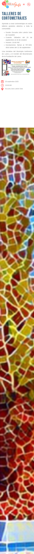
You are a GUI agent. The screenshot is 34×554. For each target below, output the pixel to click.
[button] (23, 4)
